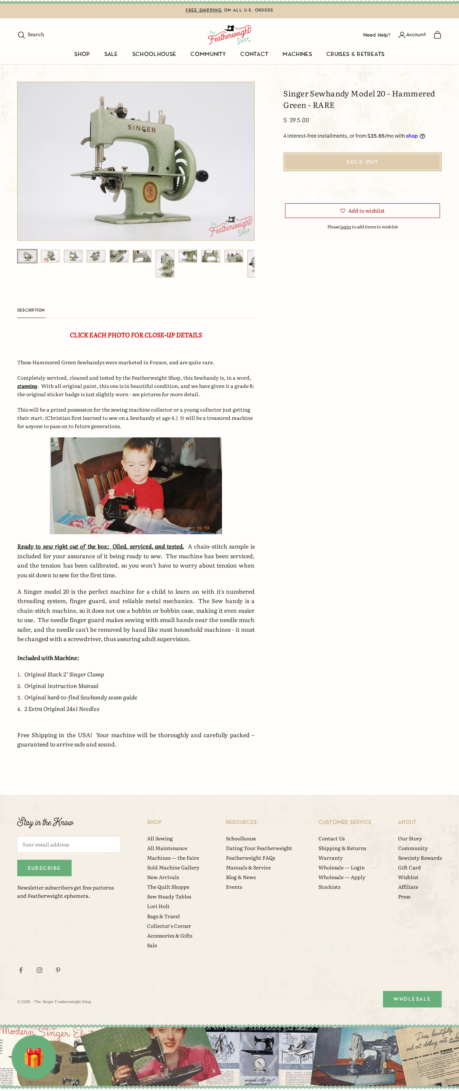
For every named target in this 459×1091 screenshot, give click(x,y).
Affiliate (408, 886)
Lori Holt (158, 906)
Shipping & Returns (342, 848)
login (345, 226)
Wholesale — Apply (341, 877)
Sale (111, 54)
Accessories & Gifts (169, 935)
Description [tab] (31, 310)
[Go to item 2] (50, 256)
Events (234, 886)
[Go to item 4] (96, 256)
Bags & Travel (163, 916)
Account (416, 34)
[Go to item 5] (119, 256)
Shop (82, 54)
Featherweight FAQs (250, 857)
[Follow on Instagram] (39, 970)
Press (404, 896)
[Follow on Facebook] (20, 970)
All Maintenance (167, 848)
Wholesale (412, 999)
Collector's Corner (169, 925)
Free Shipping (204, 10)
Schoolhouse (154, 54)
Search (30, 34)
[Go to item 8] (188, 256)
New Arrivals (163, 877)
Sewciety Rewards (420, 857)
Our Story (410, 838)
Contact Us (331, 838)
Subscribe (44, 868)
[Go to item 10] (234, 256)
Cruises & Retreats (355, 54)
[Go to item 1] (27, 256)
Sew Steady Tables (169, 896)
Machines (297, 54)
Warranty (330, 857)
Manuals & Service (248, 867)
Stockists (329, 886)
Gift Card (409, 867)
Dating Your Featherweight (259, 848)
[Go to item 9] (211, 256)
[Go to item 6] (142, 256)
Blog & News (241, 877)
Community (208, 54)
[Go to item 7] (165, 263)
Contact (254, 54)
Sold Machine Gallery (173, 867)
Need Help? (377, 34)
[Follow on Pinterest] (58, 970)
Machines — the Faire (173, 857)
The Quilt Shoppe (168, 886)
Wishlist (408, 877)
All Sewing (160, 838)
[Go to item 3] (73, 256)
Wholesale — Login (341, 867)
